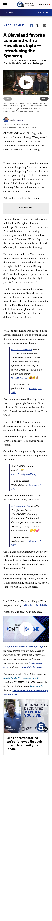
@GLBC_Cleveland (21, 349)
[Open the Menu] (5, 4)
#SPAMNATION (19, 377)
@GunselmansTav (20, 506)
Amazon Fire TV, (31, 678)
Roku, (6, 678)
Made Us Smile (13, 25)
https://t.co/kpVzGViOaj (23, 474)
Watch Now (44, 4)
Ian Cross (18, 120)
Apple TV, (16, 678)
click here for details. (36, 605)
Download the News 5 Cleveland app (23, 646)
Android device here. (31, 667)
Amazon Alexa (37, 686)
